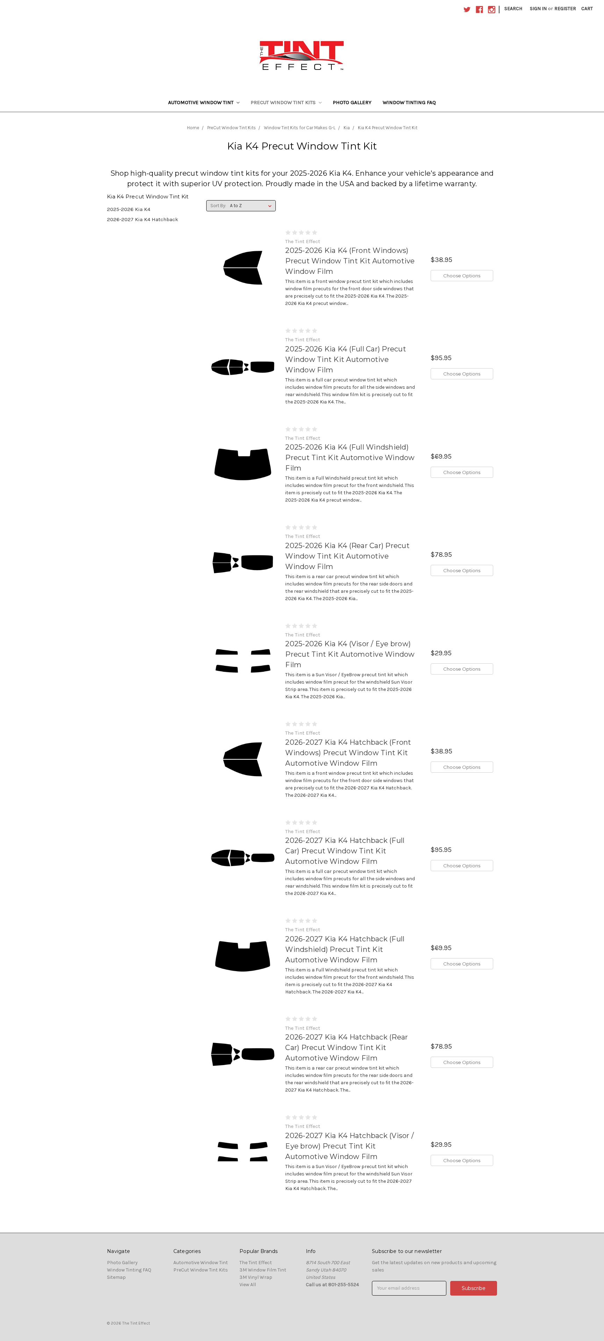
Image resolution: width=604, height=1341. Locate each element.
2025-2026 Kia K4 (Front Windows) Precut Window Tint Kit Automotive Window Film (350, 261)
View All (247, 1285)
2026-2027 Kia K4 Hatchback (142, 219)
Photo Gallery (352, 102)
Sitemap (116, 1277)
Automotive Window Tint (201, 102)
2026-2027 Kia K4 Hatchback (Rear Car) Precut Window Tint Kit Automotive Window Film (346, 1047)
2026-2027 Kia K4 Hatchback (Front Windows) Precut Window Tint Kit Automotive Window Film (348, 752)
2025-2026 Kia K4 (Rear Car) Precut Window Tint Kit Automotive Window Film (347, 556)
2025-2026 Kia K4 (128, 209)
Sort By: (218, 205)
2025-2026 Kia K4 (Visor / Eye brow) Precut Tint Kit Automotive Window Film (350, 654)
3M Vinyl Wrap (255, 1277)
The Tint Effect (255, 1263)
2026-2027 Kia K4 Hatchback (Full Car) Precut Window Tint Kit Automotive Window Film (344, 851)
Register (565, 9)
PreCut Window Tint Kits (284, 102)
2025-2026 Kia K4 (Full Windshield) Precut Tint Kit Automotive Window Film (350, 457)
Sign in (538, 9)
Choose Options (461, 275)
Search (513, 9)
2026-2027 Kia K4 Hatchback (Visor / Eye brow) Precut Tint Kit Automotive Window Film (349, 1146)
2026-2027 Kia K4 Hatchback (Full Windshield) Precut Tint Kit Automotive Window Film (344, 949)
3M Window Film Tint (262, 1270)
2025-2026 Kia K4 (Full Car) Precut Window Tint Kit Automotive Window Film (345, 359)
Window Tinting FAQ (409, 102)
